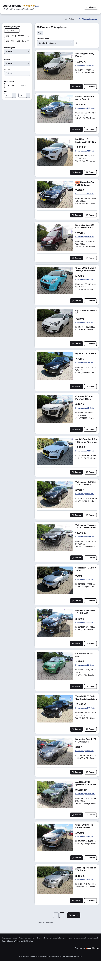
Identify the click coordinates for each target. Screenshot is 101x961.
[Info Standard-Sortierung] (76, 43)
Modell (7, 69)
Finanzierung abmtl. (84, 65)
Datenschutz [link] (42, 938)
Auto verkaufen (29, 956)
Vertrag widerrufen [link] (27, 938)
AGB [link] (15, 938)
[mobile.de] (92, 948)
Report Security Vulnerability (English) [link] (17, 941)
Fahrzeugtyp (9, 47)
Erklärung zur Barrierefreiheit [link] (86, 938)
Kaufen (11, 85)
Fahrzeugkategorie (12, 26)
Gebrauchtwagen (57, 956)
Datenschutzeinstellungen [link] (61, 938)
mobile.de (78, 956)
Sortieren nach (43, 39)
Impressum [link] (6, 938)
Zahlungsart (9, 81)
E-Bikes (43, 956)
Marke (7, 59)
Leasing (24, 85)
